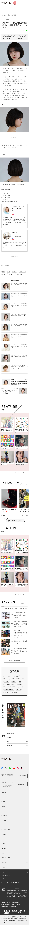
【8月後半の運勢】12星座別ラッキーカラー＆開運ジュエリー (21, 431)
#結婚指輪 (17, 676)
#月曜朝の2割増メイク (15, 692)
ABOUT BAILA (5, 862)
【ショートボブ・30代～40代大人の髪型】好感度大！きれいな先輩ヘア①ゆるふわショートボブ (19, 356)
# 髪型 (3, 271)
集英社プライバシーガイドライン (8, 904)
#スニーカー (6, 678)
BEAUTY (3, 797)
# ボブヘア (11, 274)
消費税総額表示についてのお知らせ (8, 906)
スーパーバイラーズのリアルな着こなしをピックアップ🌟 (9, 510)
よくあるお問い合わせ (14, 902)
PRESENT (3, 848)
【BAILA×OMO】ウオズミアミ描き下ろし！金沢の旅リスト (7, 430)
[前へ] (22, 515)
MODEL (3, 843)
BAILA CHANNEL (5, 857)
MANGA (3, 834)
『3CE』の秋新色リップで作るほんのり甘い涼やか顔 (21, 463)
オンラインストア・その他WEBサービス (10, 882)
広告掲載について (5, 902)
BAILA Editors (5, 867)
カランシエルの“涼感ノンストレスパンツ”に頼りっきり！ (21, 447)
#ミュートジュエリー (8, 676)
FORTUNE (3, 820)
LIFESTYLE (4, 811)
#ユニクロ (6, 692)
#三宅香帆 (14, 686)
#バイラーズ (6, 681)
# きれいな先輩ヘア (20, 274)
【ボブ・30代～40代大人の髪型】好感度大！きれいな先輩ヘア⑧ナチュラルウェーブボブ (19, 346)
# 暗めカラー (4, 274)
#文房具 (13, 678)
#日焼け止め (18, 689)
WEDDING (4, 815)
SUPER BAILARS (5, 829)
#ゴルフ (20, 686)
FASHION (3, 792)
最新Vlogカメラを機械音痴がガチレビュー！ (7, 463)
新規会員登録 (21, 784)
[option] (14, 442)
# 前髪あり (14, 271)
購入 (8, 741)
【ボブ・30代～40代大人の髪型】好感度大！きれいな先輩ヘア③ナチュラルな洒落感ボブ (19, 305)
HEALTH (3, 806)
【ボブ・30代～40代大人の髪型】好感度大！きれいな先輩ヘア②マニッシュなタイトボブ (19, 295)
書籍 (2, 879)
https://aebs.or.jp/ (22, 896)
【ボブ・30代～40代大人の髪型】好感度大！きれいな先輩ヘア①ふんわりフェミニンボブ (19, 285)
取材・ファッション (5, 875)
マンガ (3, 872)
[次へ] (27, 515)
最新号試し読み (10, 733)
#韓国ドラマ (18, 684)
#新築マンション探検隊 (9, 684)
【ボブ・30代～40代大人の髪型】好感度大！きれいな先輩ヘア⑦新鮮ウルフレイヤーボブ (19, 336)
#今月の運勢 (13, 681)
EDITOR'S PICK (5, 839)
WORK (3, 801)
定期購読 (9, 737)
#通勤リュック (20, 678)
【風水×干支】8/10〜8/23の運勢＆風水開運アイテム (7, 447)
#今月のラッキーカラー (9, 689)
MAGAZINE (4, 825)
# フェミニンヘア (22, 271)
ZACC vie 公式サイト (16, 236)
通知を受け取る (22, 775)
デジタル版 (9, 745)
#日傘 (20, 681)
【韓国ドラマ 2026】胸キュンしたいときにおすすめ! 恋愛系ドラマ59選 (20, 641)
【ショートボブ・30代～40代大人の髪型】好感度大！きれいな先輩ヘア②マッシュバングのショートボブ (19, 367)
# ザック (8, 271)
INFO (2, 853)
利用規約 (18, 904)
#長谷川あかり (7, 686)
